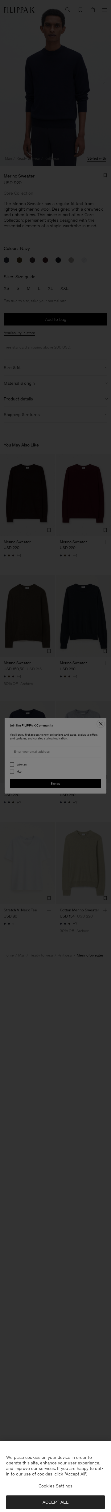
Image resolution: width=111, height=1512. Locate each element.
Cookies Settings (55, 1486)
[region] (55, 1476)
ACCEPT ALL (55, 1502)
